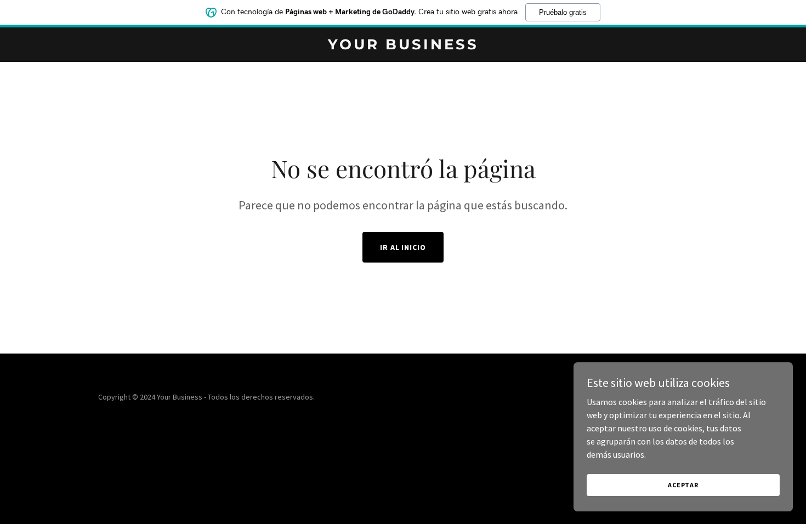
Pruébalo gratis (563, 12)
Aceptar (683, 485)
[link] (403, 46)
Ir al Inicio (403, 247)
